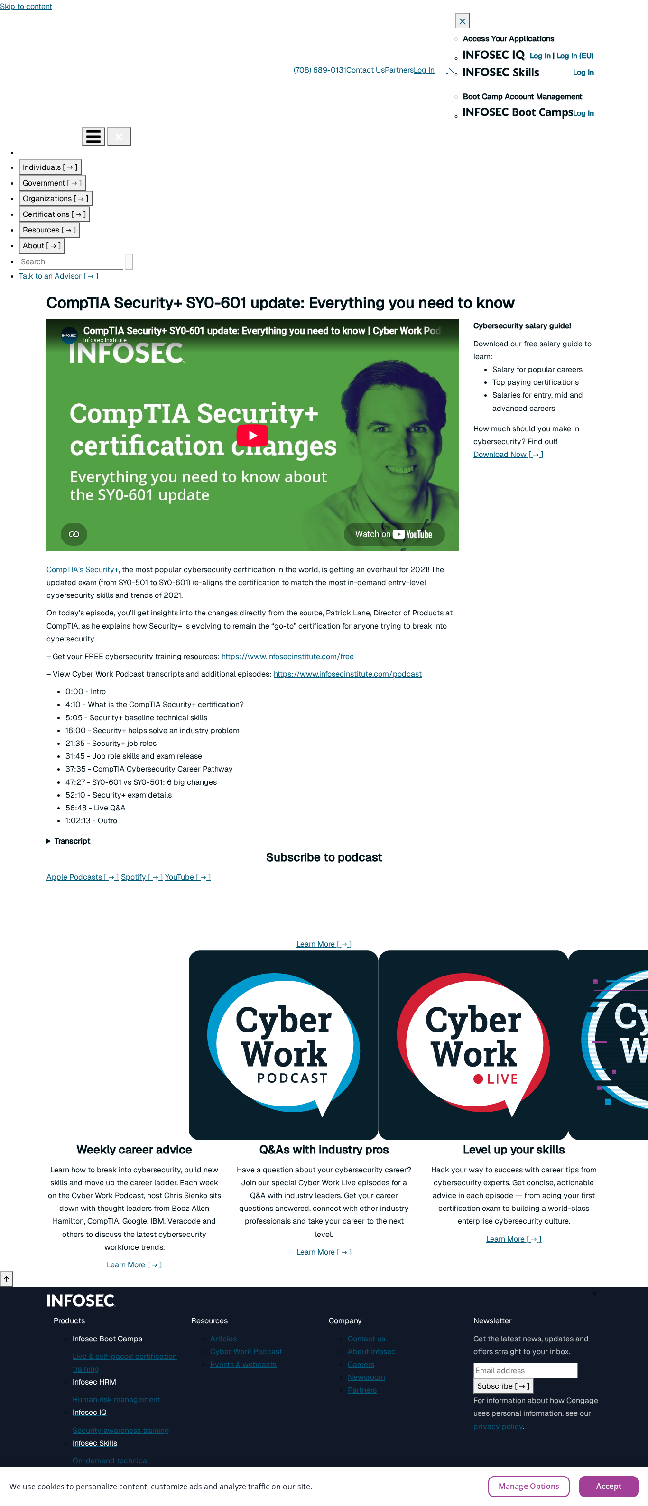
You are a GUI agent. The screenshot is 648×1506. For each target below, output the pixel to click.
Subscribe (503, 1386)
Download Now (508, 454)
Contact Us (365, 70)
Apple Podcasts (82, 877)
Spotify (142, 877)
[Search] (129, 262)
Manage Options (529, 1486)
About (42, 246)
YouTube (188, 877)
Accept (608, 1486)
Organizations (56, 199)
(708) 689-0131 (320, 70)
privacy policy (498, 1427)
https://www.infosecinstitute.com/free (288, 656)
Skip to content (26, 6)
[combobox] (71, 262)
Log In (541, 56)
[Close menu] (119, 136)
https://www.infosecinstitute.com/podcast (348, 674)
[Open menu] (93, 136)
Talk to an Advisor (59, 276)
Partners (399, 70)
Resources (49, 230)
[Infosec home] (41, 136)
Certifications (54, 214)
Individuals (50, 167)
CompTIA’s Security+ (82, 570)
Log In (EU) (575, 56)
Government (52, 183)
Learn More (324, 944)
